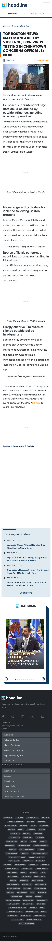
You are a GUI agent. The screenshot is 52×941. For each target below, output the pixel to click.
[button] (6, 679)
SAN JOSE (19, 818)
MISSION (13, 880)
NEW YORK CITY (13, 884)
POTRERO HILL (16, 896)
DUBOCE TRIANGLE (40, 845)
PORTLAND (42, 892)
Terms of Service (11, 792)
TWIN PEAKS (26, 916)
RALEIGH (38, 896)
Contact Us (9, 761)
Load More (26, 593)
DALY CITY (30, 822)
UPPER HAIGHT (17, 920)
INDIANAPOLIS (20, 865)
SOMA (42, 908)
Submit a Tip (10, 771)
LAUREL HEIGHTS (11, 869)
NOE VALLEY (27, 884)
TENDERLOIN (13, 916)
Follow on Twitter (12, 740)
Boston (6, 26)
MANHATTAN (12, 873)
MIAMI (43, 873)
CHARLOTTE (15, 833)
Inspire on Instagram (13, 756)
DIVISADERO (10, 845)
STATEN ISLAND (32, 912)
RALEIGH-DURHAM (13, 900)
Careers (7, 776)
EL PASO (41, 849)
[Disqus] (26, 487)
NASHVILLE (24, 880)
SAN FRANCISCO (32, 818)
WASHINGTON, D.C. (34, 920)
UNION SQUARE (39, 916)
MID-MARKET (13, 877)
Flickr (45, 65)
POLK (32, 892)
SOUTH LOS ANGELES (14, 912)
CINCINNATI (38, 833)
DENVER (33, 841)
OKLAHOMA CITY (13, 888)
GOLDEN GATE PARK (36, 857)
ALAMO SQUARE (11, 826)
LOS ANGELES (27, 869)
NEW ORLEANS (37, 880)
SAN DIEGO (41, 904)
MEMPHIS (33, 873)
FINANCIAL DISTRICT (39, 853)
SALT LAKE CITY (13, 904)
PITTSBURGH (22, 892)
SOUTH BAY (8, 818)
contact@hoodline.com (12, 726)
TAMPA (43, 912)
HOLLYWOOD (28, 861)
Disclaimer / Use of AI (14, 797)
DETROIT (43, 841)
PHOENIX (10, 892)
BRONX (21, 830)
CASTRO (42, 830)
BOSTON (11, 830)
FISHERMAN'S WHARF (17, 857)
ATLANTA (23, 826)
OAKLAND (45, 818)
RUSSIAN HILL (28, 900)
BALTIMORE (44, 826)
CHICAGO (26, 833)
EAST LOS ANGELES (26, 849)
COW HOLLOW (11, 841)
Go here (36, 403)
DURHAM (12, 849)
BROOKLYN (31, 830)
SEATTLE (33, 908)
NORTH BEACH (40, 884)
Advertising (9, 781)
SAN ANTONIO (28, 904)
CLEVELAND (27, 837)
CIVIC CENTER (14, 837)
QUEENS (29, 896)
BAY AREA (41, 822)
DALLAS (24, 841)
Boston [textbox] (12, 13)
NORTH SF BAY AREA (15, 822)
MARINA (23, 873)
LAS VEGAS (45, 865)
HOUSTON (7, 865)
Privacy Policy (10, 786)
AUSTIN (33, 826)
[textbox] (39, 13)
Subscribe (8, 735)
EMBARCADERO (11, 853)
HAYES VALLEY (13, 861)
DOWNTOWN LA (24, 845)
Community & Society (22, 26)
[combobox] (13, 13)
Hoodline (10, 60)
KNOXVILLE (33, 865)
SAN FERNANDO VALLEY (17, 908)
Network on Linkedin (13, 750)
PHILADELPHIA (40, 888)
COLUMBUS (40, 837)
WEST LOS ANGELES (26, 923)
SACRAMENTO (42, 900)
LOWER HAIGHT (42, 869)
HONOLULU (40, 861)
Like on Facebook (12, 745)
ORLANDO (27, 888)
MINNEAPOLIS (39, 877)
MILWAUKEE (26, 877)
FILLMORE (25, 853)
